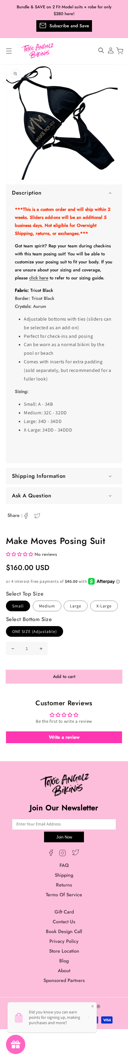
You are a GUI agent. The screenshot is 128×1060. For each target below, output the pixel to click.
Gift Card (64, 911)
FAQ (64, 865)
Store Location (64, 951)
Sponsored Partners (64, 980)
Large (75, 606)
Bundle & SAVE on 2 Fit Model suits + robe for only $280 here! (64, 10)
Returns (64, 884)
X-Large (104, 606)
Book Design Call (64, 931)
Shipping (64, 875)
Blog (64, 960)
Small (18, 606)
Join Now (64, 837)
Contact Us (64, 921)
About (64, 970)
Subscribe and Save (69, 26)
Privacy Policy (64, 941)
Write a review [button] (64, 737)
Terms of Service (64, 894)
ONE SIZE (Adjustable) (34, 631)
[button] (64, 192)
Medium (47, 606)
